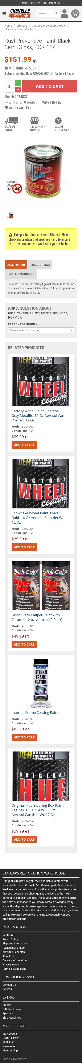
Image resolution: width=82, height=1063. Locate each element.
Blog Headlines (12, 1017)
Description (16, 265)
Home (8, 25)
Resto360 (8, 935)
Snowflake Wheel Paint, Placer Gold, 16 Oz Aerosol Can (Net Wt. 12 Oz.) (38, 518)
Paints (9, 29)
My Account (10, 1033)
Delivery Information (15, 960)
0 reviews (30, 102)
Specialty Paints (27, 29)
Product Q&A (40, 265)
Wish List (8, 1042)
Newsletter (9, 1046)
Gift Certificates (12, 1009)
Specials (8, 1013)
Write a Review (51, 102)
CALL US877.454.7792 (62, 128)
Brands (7, 1005)
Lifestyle (22, 25)
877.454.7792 (33, 2)
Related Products (20, 274)
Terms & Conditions (14, 968)
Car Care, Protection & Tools (49, 25)
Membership (10, 1050)
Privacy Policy (11, 964)
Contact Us (53, 2)
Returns (7, 989)
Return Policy (10, 939)
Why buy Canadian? (14, 951)
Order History (11, 1037)
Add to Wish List (19, 107)
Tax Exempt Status (14, 947)
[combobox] (41, 330)
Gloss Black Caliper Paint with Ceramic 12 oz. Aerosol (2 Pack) (37, 617)
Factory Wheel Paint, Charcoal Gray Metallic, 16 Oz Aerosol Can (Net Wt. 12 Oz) (38, 415)
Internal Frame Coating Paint (35, 712)
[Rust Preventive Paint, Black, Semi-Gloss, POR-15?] (41, 170)
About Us (8, 956)
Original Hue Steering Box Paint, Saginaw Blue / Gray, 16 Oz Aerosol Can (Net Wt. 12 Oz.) (38, 810)
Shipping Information (15, 943)
